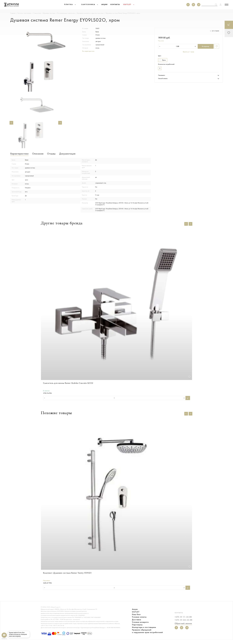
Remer (97, 32)
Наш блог (136, 614)
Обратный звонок (183, 623)
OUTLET (135, 612)
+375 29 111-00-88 (183, 617)
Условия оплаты (139, 617)
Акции (135, 609)
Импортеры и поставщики (144, 627)
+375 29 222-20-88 (183, 620)
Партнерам (137, 625)
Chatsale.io (4, 638)
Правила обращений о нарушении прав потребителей (147, 631)
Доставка (136, 619)
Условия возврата (140, 622)
